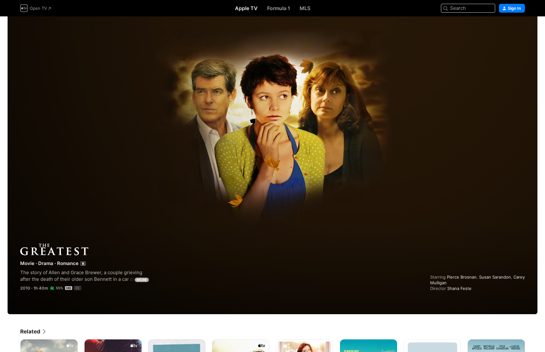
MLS (305, 8)
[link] (33, 331)
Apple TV (246, 8)
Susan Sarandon (495, 277)
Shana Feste (459, 288)
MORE (142, 280)
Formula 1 (278, 8)
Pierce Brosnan (462, 277)
